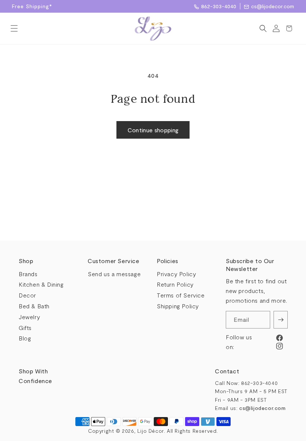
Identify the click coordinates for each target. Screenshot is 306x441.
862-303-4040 (218, 6)
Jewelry (29, 316)
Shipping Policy (178, 305)
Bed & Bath (34, 305)
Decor (27, 295)
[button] (14, 28)
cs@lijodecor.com (272, 6)
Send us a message (114, 273)
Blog (25, 338)
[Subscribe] (280, 319)
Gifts (25, 327)
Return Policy (175, 284)
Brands (28, 273)
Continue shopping (153, 129)
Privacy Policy (176, 273)
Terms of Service (181, 295)
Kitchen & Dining (41, 284)
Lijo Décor (150, 431)
